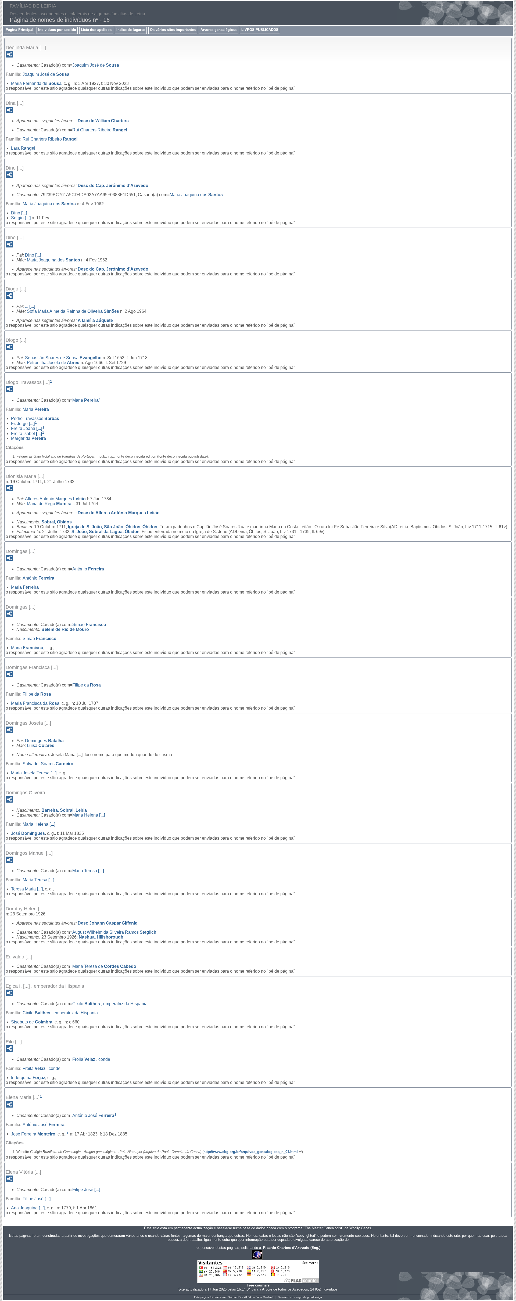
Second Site (235, 1297)
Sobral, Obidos (56, 522)
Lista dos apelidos (96, 30)
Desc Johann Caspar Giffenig (108, 923)
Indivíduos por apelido (57, 30)
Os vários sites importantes (173, 30)
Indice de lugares (130, 30)
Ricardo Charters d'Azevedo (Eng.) (291, 1248)
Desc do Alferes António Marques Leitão (119, 513)
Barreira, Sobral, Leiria (64, 810)
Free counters (258, 1285)
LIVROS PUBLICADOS (259, 30)
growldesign (314, 1297)
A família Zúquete (95, 320)
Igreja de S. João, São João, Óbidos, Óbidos (112, 526)
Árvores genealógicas (218, 30)
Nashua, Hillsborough (101, 937)
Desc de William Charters (103, 120)
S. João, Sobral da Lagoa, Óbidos (105, 531)
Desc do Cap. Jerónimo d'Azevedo (113, 185)
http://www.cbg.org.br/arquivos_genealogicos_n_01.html (250, 1152)
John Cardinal (264, 1297)
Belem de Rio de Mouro (65, 629)
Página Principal (19, 30)
